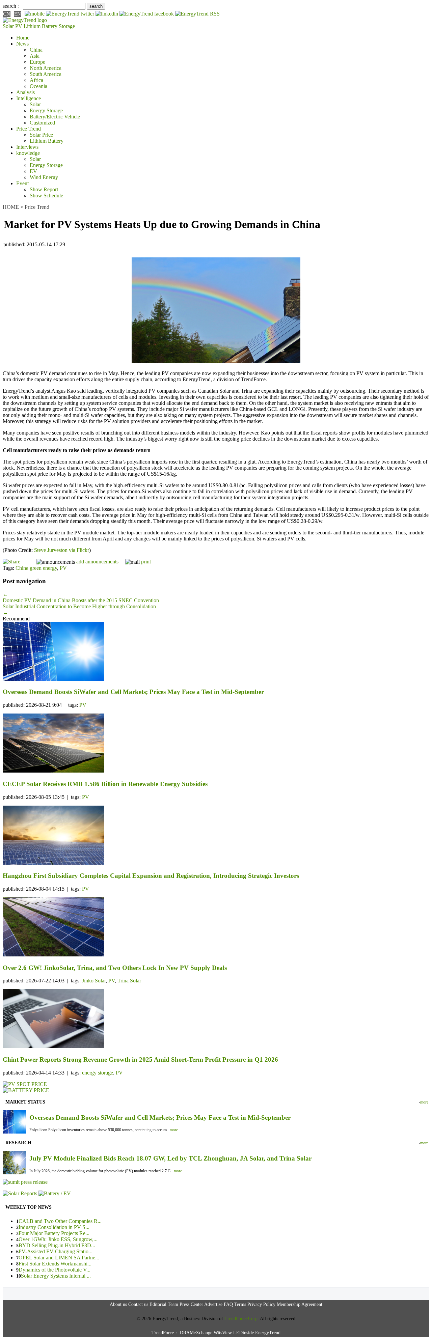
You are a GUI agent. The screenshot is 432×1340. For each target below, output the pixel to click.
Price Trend (28, 129)
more (424, 1102)
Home (22, 37)
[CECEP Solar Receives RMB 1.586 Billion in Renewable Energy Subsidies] (216, 744)
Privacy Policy (261, 1304)
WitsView (223, 1332)
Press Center (191, 1304)
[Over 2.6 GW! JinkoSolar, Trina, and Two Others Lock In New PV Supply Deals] (216, 927)
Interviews (27, 147)
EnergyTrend (267, 1332)
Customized (42, 122)
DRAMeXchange (196, 1332)
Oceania (38, 86)
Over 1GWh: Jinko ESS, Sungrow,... (58, 1239)
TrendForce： (165, 1332)
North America (45, 68)
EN (17, 14)
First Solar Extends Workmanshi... (55, 1263)
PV (63, 568)
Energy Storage (46, 110)
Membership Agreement (299, 1304)
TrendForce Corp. (241, 1318)
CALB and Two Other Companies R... (60, 1221)
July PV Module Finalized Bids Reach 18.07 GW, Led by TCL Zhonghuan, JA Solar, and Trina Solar (170, 1158)
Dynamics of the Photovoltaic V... (54, 1270)
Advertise (213, 1304)
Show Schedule (46, 195)
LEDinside (243, 1332)
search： (12, 6)
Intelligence (28, 98)
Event (22, 183)
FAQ (228, 1304)
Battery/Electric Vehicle (55, 116)
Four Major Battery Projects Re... (54, 1233)
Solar (35, 104)
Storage (67, 26)
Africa (36, 80)
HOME (11, 207)
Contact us (138, 1304)
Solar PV (12, 26)
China (36, 50)
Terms (240, 1304)
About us (118, 1304)
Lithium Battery (40, 26)
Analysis (25, 92)
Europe (37, 62)
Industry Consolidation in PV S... (54, 1227)
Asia (34, 56)
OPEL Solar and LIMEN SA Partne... (59, 1257)
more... (175, 1129)
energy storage (97, 1073)
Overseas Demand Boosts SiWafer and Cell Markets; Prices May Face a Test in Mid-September (160, 1117)
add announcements (97, 561)
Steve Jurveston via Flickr (61, 550)
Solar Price (41, 135)
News (22, 44)
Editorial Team (164, 1304)
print (146, 561)
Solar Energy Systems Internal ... (56, 1276)
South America (45, 74)
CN (6, 14)
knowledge (28, 153)
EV (33, 171)
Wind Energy (44, 177)
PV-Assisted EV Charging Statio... (55, 1251)
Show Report (44, 189)
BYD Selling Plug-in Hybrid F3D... (57, 1245)
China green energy (36, 568)
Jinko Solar (94, 980)
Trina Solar (129, 980)
